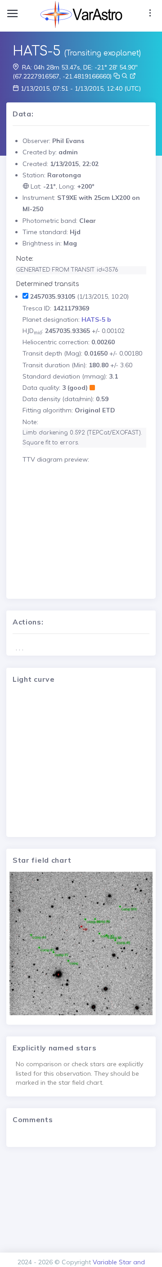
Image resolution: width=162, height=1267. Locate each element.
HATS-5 (37, 51)
